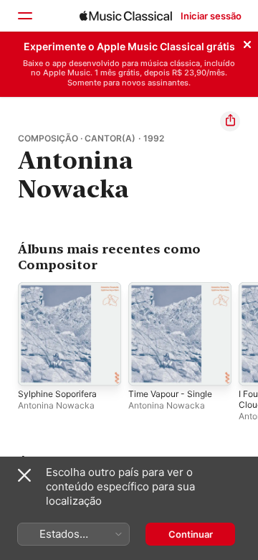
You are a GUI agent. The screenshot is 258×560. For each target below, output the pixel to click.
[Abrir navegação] (24, 16)
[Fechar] (247, 42)
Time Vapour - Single (170, 393)
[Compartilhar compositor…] (230, 121)
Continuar (190, 534)
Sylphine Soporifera (57, 393)
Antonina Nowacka (56, 405)
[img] (126, 16)
